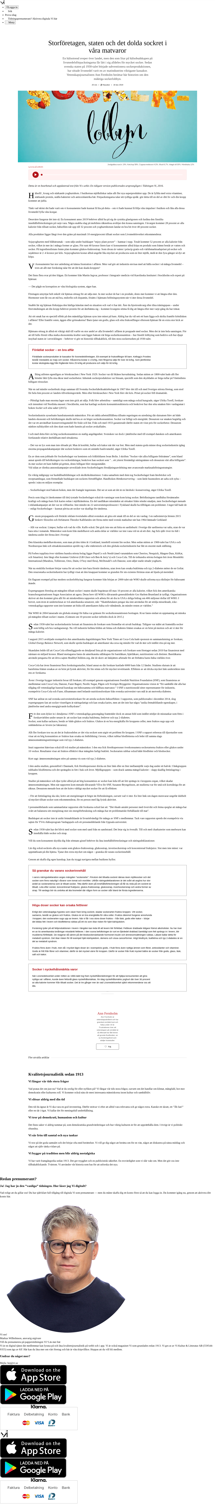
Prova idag (10, 14)
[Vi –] (2, 3)
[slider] (42, 175)
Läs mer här (54, 1341)
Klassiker (106, 85)
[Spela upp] (35, 175)
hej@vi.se (12, 1363)
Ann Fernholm (107, 1013)
